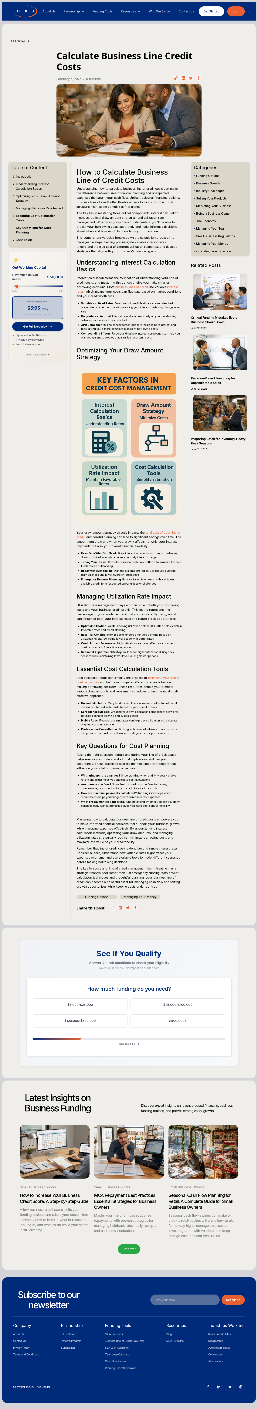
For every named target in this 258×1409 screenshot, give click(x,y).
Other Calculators (38, 354)
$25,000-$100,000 (177, 1005)
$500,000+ (178, 1021)
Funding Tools (103, 11)
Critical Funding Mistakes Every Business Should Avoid (214, 320)
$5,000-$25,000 (80, 1005)
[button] (74, 11)
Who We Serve (159, 11)
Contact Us (186, 11)
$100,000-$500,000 (80, 1021)
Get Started (211, 11)
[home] (25, 11)
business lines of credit (131, 287)
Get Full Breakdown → (37, 326)
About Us (48, 11)
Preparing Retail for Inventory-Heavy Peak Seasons (218, 441)
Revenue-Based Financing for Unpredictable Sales (213, 380)
